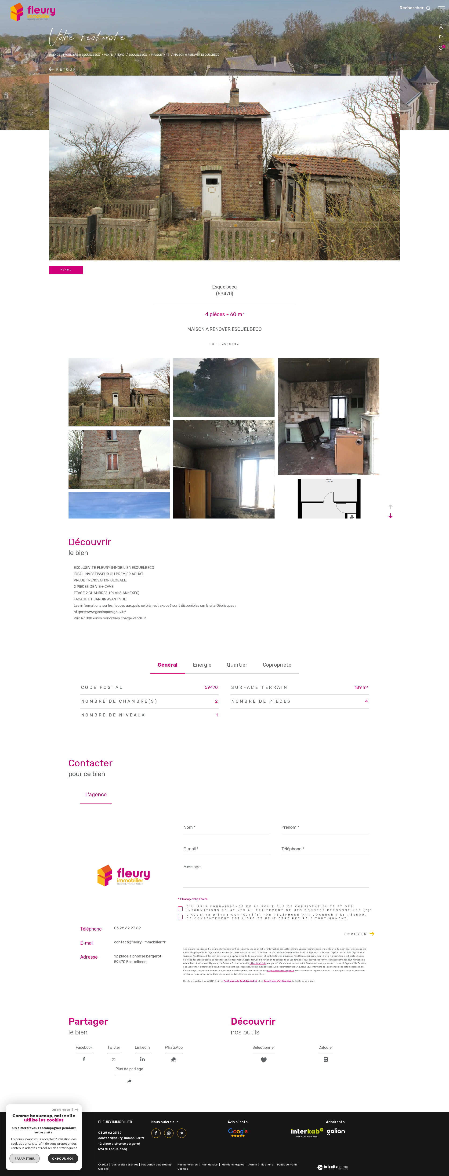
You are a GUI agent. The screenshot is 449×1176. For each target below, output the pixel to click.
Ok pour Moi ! (63, 1158)
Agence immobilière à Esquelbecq (74, 54)
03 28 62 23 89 (127, 928)
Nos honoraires (187, 1164)
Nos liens (267, 1164)
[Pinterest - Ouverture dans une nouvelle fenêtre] (181, 1133)
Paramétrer (25, 1158)
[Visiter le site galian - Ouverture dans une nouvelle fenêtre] (336, 1131)
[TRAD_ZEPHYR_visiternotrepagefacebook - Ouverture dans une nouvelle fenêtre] (156, 1133)
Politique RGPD (287, 1164)
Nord (121, 54)
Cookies (182, 1168)
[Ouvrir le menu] (441, 8)
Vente (108, 54)
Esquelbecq (138, 54)
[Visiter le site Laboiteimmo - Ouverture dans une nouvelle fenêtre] (333, 1168)
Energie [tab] (202, 665)
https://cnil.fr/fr (258, 963)
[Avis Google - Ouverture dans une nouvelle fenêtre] (238, 1132)
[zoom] (119, 425)
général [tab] (167, 665)
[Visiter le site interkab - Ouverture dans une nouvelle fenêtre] (307, 1132)
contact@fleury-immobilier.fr (140, 942)
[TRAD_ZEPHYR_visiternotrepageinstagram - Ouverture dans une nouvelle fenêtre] (169, 1133)
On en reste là (62, 1109)
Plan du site (210, 1164)
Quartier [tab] (237, 665)
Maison (156, 54)
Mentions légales (233, 1164)
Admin (253, 1164)
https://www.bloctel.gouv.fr (280, 970)
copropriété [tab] (277, 665)
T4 (167, 54)
